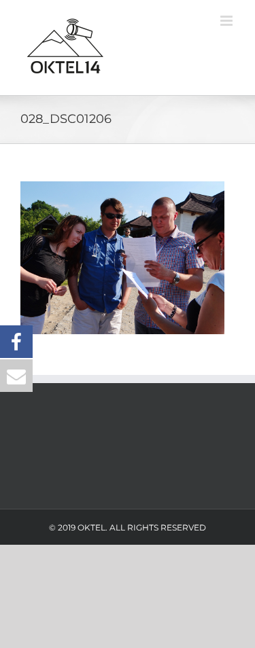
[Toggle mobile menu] (227, 21)
